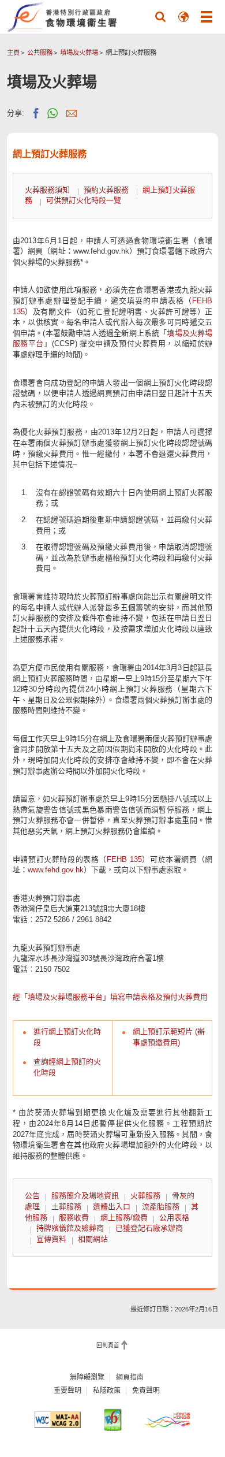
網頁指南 (130, 1377)
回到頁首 (107, 1345)
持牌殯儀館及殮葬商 (70, 1228)
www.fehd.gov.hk (56, 869)
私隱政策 (107, 1391)
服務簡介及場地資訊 (85, 1195)
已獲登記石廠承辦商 (149, 1228)
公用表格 (174, 1217)
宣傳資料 (51, 1239)
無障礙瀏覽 (87, 1377)
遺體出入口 (111, 1206)
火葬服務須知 (47, 189)
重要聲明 (67, 1391)
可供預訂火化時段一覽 (83, 200)
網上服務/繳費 (124, 1217)
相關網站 (93, 1239)
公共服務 (39, 52)
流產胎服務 (160, 1206)
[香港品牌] (167, 1419)
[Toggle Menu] (206, 17)
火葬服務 (145, 1195)
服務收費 (74, 1217)
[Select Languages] (183, 17)
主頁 (13, 52)
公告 (32, 1195)
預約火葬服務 (106, 189)
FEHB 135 (124, 859)
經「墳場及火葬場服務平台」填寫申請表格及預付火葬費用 (110, 997)
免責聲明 (146, 1391)
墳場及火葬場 (79, 52)
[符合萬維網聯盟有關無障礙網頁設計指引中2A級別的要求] (57, 1419)
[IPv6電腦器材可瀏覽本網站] (112, 1419)
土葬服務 (66, 1206)
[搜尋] (160, 17)
